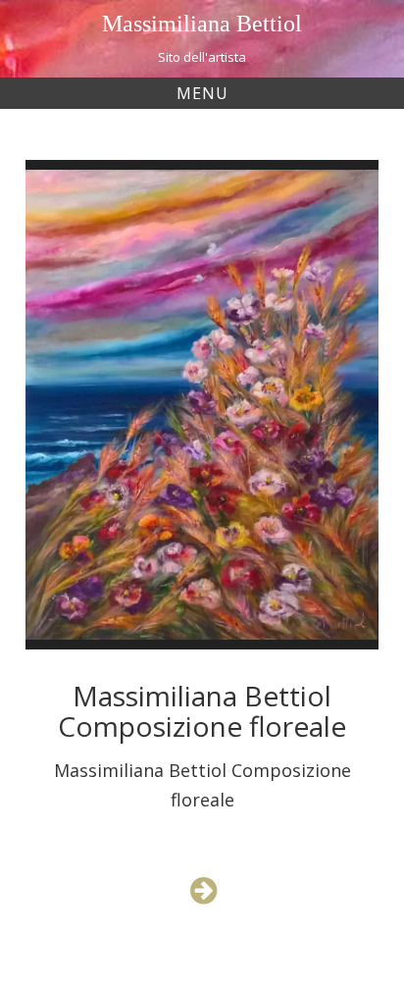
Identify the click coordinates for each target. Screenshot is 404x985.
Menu (202, 93)
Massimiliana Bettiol (202, 23)
